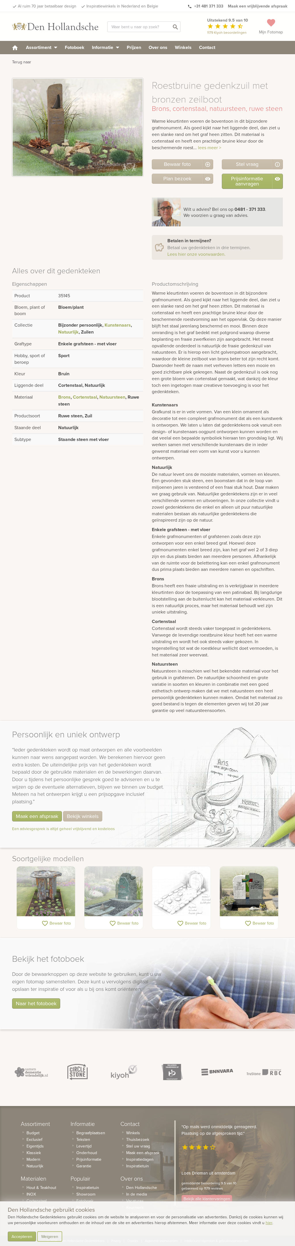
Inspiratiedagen (140, 1159)
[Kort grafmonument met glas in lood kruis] (249, 891)
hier (269, 1223)
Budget (33, 1133)
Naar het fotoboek (36, 1003)
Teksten (83, 1139)
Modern (33, 1159)
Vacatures (135, 1201)
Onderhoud (86, 1153)
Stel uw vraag (138, 1146)
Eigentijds (35, 1146)
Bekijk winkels (83, 816)
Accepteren (22, 1236)
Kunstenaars (118, 325)
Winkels (183, 47)
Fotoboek (74, 47)
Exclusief (34, 1139)
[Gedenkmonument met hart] (113, 891)
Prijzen (134, 47)
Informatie (103, 47)
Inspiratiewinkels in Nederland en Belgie (122, 6)
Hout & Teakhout (41, 1187)
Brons (64, 397)
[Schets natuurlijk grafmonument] (181, 891)
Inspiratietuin (87, 1187)
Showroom (85, 1194)
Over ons (158, 47)
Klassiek (34, 1153)
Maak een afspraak (37, 816)
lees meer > (209, 147)
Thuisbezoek (137, 1139)
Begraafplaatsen (90, 1133)
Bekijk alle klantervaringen (207, 1199)
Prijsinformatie (88, 1159)
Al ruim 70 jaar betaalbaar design (47, 6)
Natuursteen (112, 397)
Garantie (83, 1166)
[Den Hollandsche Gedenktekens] (55, 26)
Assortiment (39, 47)
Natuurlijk (68, 332)
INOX (31, 1194)
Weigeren (49, 1236)
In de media (136, 1194)
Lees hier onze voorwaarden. (196, 254)
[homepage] (15, 47)
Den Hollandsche (141, 1187)
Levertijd (84, 1146)
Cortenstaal (85, 397)
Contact (207, 47)
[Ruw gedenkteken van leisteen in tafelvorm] (46, 891)
